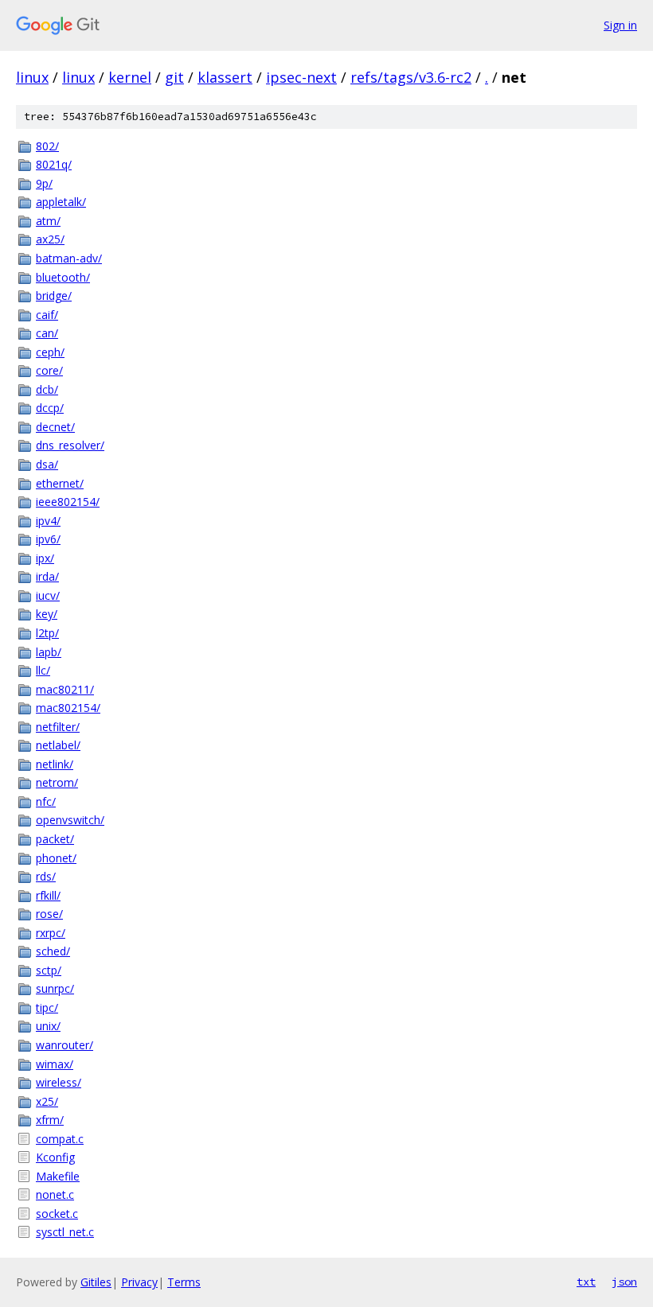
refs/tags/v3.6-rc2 (410, 77)
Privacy (139, 1281)
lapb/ (48, 651)
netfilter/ (58, 726)
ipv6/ (48, 539)
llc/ (43, 670)
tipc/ (47, 1007)
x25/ (47, 1101)
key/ (46, 613)
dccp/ (50, 407)
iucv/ (48, 595)
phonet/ (56, 857)
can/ (47, 332)
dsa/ (47, 464)
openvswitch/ (70, 819)
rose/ (49, 913)
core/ (49, 370)
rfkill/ (48, 895)
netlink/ (54, 764)
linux (32, 77)
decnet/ (55, 426)
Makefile (58, 1176)
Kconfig (55, 1157)
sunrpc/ (55, 988)
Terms (184, 1281)
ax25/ (50, 239)
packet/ (55, 838)
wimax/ (54, 1064)
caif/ (47, 314)
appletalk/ (61, 201)
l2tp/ (47, 632)
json (624, 1281)
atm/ (48, 220)
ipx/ (45, 558)
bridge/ (54, 295)
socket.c (57, 1213)
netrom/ (57, 782)
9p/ (44, 183)
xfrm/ (50, 1119)
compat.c (60, 1138)
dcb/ (47, 389)
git (174, 77)
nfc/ (46, 801)
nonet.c (55, 1194)
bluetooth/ (63, 277)
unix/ (48, 1025)
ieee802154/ (68, 501)
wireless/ (58, 1082)
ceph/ (50, 352)
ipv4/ (48, 520)
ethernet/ (60, 483)
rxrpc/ (50, 932)
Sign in (620, 25)
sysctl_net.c (65, 1231)
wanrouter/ (64, 1044)
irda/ (47, 576)
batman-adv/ (69, 258)
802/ (47, 146)
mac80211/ (65, 689)
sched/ (53, 951)
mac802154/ (68, 707)
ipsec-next (301, 77)
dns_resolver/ (70, 445)
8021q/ (54, 164)
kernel (129, 77)
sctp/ (48, 970)
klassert (224, 77)
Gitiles (95, 1281)
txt (586, 1281)
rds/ (46, 876)
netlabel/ (58, 745)
